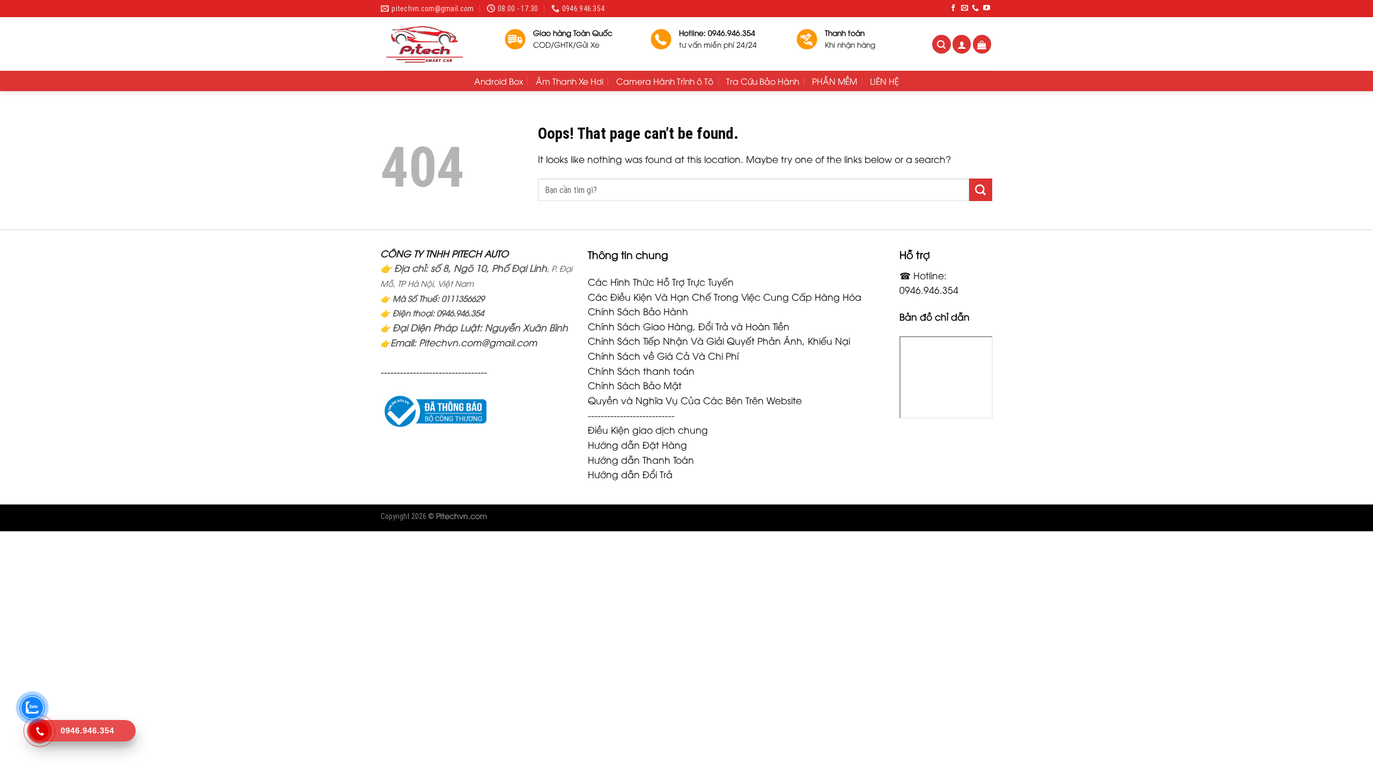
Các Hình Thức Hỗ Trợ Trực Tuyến (661, 281)
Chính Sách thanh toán (641, 370)
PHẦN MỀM (834, 81)
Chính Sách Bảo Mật (635, 384)
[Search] (941, 44)
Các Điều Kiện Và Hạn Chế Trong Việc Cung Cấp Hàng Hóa (724, 296)
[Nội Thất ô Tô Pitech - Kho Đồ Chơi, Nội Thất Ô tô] (434, 44)
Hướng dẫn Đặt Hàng (637, 444)
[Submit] (980, 190)
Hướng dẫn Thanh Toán (641, 459)
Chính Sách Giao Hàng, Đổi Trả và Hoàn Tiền (688, 326)
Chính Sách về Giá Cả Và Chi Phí (663, 355)
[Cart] (982, 44)
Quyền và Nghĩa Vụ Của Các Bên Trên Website (695, 400)
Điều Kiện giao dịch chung (648, 429)
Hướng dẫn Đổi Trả (630, 473)
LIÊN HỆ (884, 81)
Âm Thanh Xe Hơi (569, 81)
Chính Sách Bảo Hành (638, 311)
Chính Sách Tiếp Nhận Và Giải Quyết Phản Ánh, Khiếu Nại (719, 340)
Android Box (498, 81)
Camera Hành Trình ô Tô (664, 81)
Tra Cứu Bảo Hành (762, 81)
